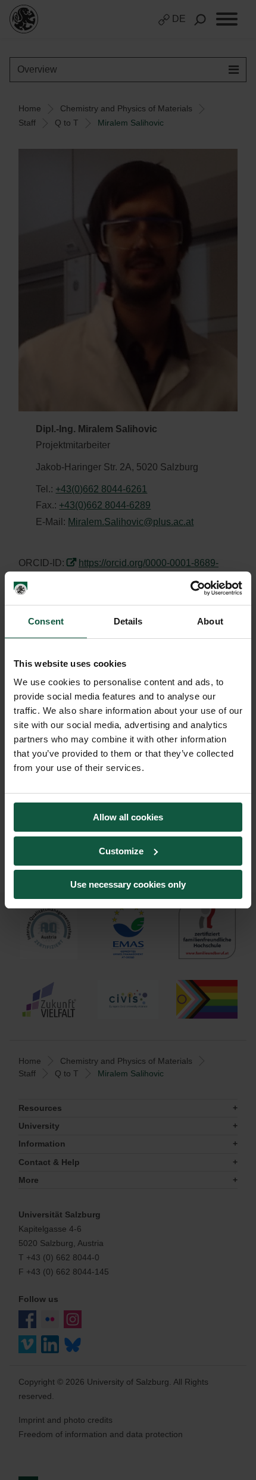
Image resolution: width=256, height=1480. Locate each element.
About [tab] (210, 621)
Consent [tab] (46, 621)
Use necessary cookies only (128, 884)
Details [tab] (128, 621)
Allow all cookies (128, 817)
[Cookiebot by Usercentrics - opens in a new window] (190, 588)
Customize (121, 851)
